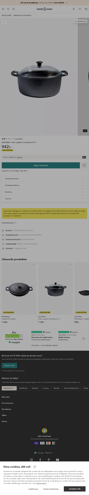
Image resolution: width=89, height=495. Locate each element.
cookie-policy (41, 483)
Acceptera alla (74, 489)
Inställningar (33, 489)
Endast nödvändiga (51, 489)
